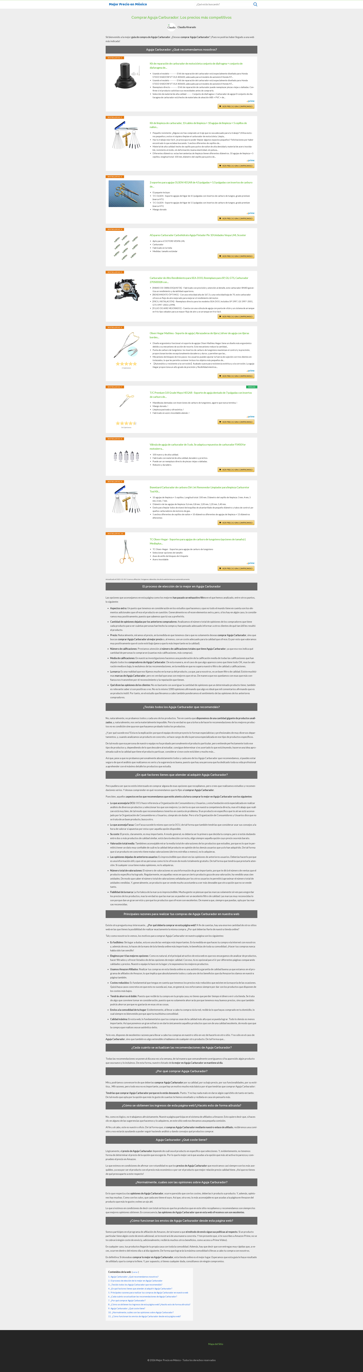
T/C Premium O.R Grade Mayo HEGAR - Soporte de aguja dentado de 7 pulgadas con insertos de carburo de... (201, 394)
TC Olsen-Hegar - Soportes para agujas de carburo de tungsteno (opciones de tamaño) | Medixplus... (198, 541)
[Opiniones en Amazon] (126, 364)
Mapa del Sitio (215, 1344)
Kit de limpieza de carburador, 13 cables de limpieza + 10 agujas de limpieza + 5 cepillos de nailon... (198, 125)
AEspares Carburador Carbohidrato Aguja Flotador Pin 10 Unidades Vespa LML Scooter (198, 235)
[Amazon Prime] (250, 101)
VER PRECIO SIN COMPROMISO (237, 106)
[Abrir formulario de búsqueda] (255, 4)
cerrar (135, 1272)
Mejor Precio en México (128, 4)
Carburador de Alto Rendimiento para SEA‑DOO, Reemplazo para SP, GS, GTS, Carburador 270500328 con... (199, 280)
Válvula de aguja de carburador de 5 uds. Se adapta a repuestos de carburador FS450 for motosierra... (198, 446)
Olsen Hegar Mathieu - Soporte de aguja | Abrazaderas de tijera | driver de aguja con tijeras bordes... (199, 335)
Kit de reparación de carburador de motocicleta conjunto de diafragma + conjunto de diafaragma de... (196, 65)
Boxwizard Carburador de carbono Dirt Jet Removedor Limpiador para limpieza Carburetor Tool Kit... (199, 489)
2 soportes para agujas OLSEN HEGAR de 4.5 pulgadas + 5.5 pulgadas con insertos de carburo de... (201, 184)
